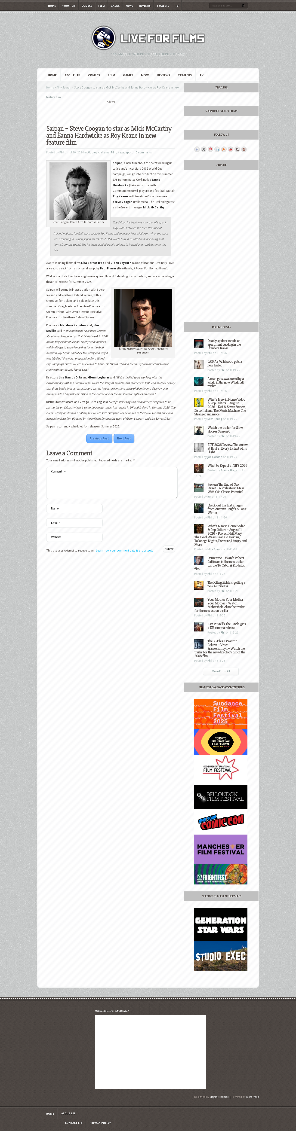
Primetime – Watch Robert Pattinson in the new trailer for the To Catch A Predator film (219, 563)
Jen (209, 496)
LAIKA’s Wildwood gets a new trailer (224, 363)
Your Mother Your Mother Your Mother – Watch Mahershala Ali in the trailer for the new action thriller (219, 605)
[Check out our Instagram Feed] (244, 149)
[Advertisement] (111, 111)
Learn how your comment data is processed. (124, 550)
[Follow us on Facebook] (197, 149)
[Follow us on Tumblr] (237, 149)
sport (129, 152)
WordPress (252, 1096)
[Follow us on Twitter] (204, 149)
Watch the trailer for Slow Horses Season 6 (225, 429)
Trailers (163, 5)
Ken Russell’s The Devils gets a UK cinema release (226, 626)
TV (177, 5)
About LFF (69, 5)
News (129, 5)
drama (105, 152)
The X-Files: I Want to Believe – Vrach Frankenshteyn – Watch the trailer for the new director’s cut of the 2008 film (219, 648)
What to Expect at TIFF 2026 (227, 465)
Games (115, 5)
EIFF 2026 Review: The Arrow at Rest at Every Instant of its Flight (227, 448)
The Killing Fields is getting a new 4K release (226, 584)
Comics (87, 5)
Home (52, 5)
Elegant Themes (219, 1096)
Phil (61, 152)
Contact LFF (73, 1123)
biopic (96, 152)
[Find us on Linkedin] (217, 149)
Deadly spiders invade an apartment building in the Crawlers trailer (224, 344)
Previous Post (99, 438)
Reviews (145, 5)
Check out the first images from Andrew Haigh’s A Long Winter (226, 509)
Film (101, 5)
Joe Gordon (214, 457)
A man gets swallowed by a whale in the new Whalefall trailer (225, 382)
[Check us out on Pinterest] (210, 149)
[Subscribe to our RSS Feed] (224, 149)
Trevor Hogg (229, 470)
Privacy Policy (100, 1123)
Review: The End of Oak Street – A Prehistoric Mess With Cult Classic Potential (225, 488)
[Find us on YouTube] (230, 149)
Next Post (124, 438)
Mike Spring (214, 419)
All (58, 87)
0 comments (144, 152)
